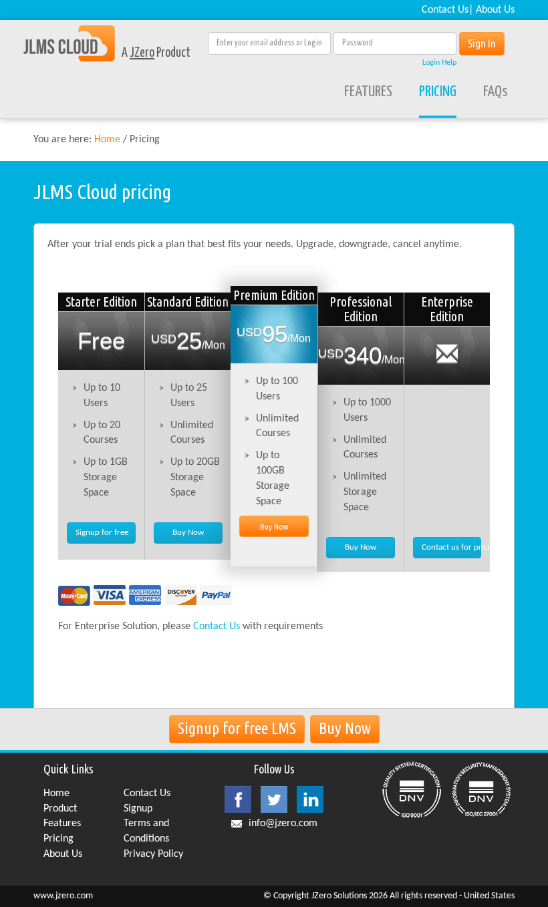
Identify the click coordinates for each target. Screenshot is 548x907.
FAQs (495, 92)
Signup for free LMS (237, 728)
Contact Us (445, 10)
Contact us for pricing (452, 547)
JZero (142, 53)
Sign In (482, 43)
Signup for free (102, 532)
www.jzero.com (63, 896)
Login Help (439, 63)
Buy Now (188, 532)
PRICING (437, 92)
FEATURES (368, 92)
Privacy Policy (153, 854)
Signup (138, 808)
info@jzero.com (283, 823)
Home (107, 139)
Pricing (58, 839)
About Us (495, 10)
